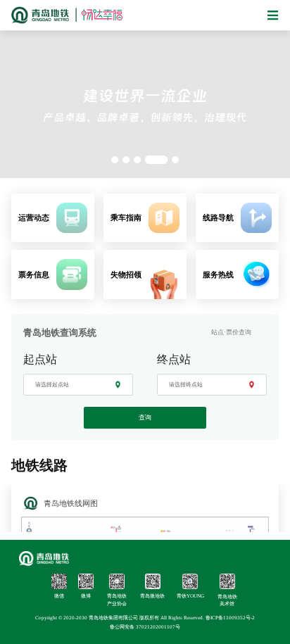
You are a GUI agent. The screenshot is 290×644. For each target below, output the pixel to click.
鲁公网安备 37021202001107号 (145, 627)
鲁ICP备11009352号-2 (230, 618)
